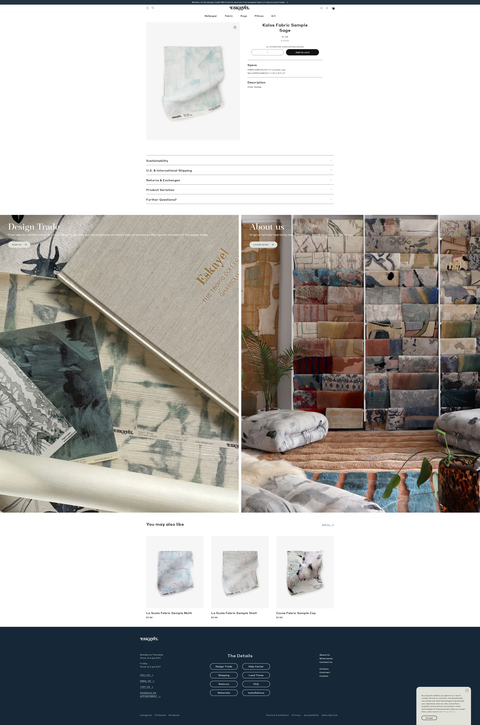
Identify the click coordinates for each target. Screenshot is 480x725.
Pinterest (160, 715)
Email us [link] (145, 681)
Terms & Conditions (277, 715)
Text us (145, 687)
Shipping (224, 675)
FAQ (256, 683)
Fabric (229, 15)
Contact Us (326, 662)
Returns (224, 683)
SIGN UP (17, 244)
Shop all (326, 525)
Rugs (244, 15)
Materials (224, 692)
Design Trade (224, 666)
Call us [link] (145, 675)
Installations (256, 692)
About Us (325, 654)
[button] (147, 8)
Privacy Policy (449, 712)
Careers (324, 668)
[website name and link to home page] (239, 8)
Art (273, 15)
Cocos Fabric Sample (296, 613)
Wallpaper (211, 15)
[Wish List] (321, 8)
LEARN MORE (261, 244)
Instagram (146, 715)
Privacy (296, 715)
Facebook (174, 715)
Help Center (256, 666)
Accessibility (311, 715)
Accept (429, 718)
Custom (324, 676)
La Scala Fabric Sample (169, 613)
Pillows (259, 15)
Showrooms (326, 658)
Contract (325, 672)
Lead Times (256, 675)
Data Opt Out (329, 715)
